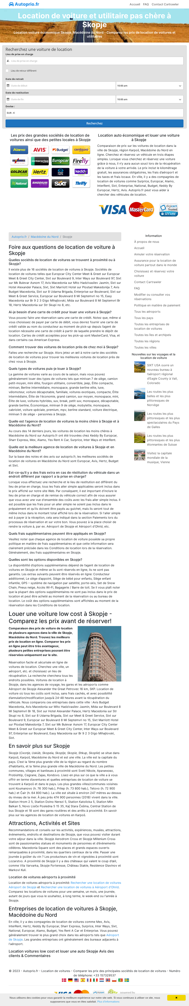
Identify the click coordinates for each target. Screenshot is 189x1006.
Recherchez (94, 123)
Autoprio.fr (26, 4)
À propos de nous (146, 242)
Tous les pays (143, 318)
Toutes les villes (145, 347)
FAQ (146, 4)
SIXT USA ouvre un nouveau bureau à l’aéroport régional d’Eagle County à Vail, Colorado (162, 374)
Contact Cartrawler (165, 4)
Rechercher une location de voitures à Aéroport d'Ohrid (80, 887)
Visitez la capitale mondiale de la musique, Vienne (159, 457)
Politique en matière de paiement (157, 305)
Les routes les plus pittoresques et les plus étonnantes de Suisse (163, 440)
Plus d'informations (108, 1001)
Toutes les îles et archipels (152, 335)
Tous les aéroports (147, 311)
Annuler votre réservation (152, 254)
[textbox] (94, 61)
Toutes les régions (147, 341)
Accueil (135, 4)
